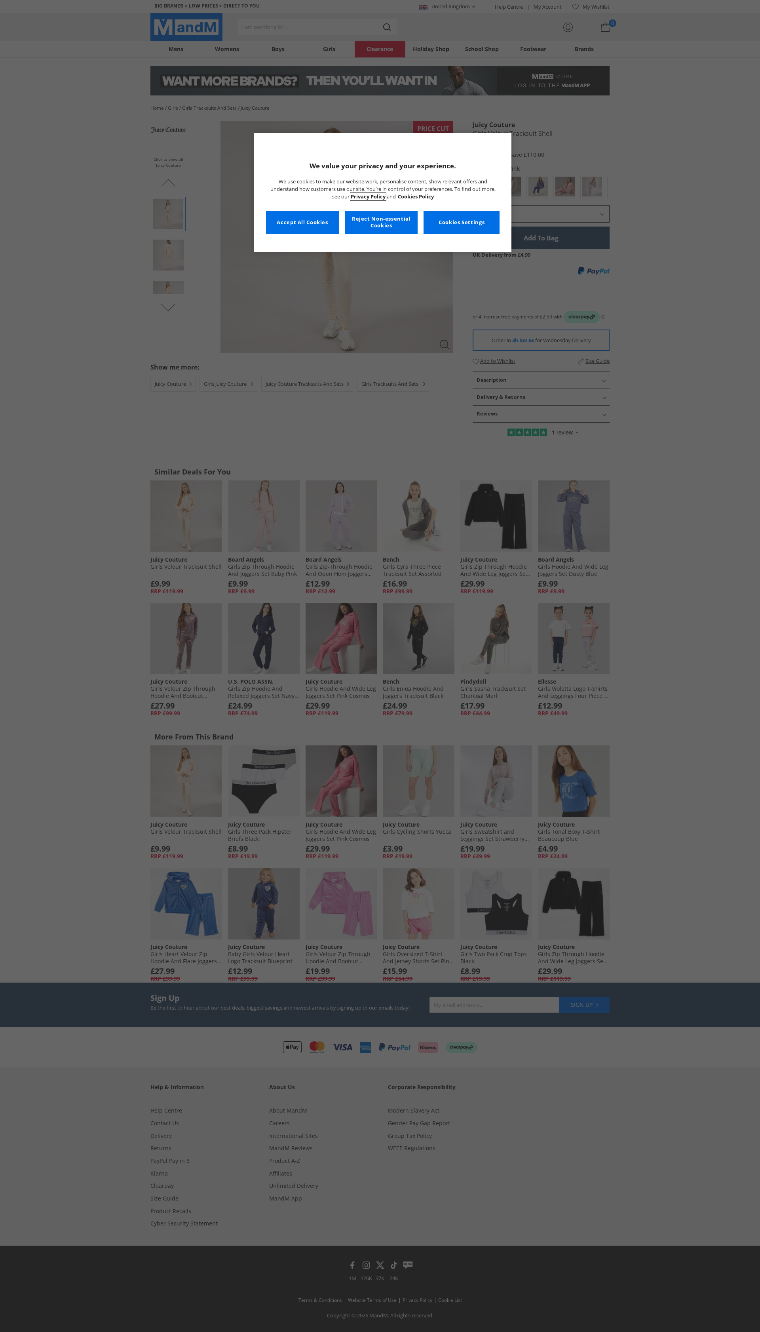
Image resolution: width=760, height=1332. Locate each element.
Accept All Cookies (302, 222)
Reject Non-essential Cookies (381, 222)
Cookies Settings (461, 222)
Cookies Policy (416, 196)
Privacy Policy (368, 196)
